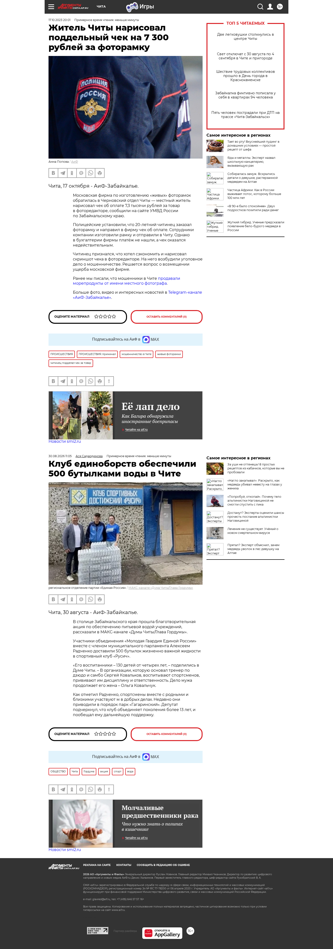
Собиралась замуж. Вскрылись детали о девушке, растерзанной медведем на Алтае (252, 177)
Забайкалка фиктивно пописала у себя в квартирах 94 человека (245, 95)
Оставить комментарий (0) (167, 316)
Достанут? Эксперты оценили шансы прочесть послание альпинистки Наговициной (255, 516)
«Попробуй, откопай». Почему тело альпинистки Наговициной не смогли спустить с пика (254, 500)
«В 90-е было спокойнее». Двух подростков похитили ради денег (253, 208)
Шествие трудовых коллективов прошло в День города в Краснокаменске (245, 76)
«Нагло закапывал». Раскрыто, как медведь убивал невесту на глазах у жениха (254, 484)
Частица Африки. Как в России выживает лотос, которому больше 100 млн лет (254, 194)
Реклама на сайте (97, 865)
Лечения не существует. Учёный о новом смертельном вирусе (252, 531)
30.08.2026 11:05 (60, 456)
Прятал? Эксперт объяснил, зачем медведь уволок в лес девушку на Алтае (253, 549)
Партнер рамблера (125, 930)
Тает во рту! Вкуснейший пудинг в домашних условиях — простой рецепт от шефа (253, 145)
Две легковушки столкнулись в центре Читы (245, 36)
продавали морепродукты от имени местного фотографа (126, 281)
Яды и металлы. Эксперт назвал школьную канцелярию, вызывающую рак (251, 161)
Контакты (123, 865)
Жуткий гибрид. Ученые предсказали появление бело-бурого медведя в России (255, 226)
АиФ (74, 161)
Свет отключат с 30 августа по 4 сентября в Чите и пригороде (245, 56)
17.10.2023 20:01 (59, 20)
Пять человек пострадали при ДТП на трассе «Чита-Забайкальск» (245, 115)
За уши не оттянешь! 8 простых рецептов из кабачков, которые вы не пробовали (255, 468)
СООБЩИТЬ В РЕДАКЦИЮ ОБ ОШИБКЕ (163, 865)
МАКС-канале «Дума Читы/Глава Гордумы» (160, 588)
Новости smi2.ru (65, 441)
